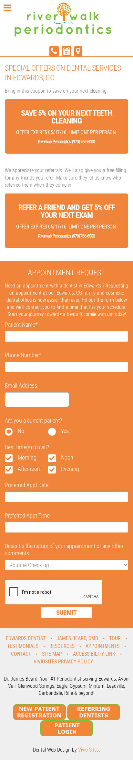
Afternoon (29, 469)
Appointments (102, 645)
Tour (115, 638)
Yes (65, 431)
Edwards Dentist (26, 638)
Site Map (52, 653)
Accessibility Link (94, 653)
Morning (27, 457)
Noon (67, 457)
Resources (62, 645)
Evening (70, 469)
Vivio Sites (88, 749)
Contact (21, 653)
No (21, 431)
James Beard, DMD (77, 638)
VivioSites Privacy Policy (63, 661)
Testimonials (22, 645)
